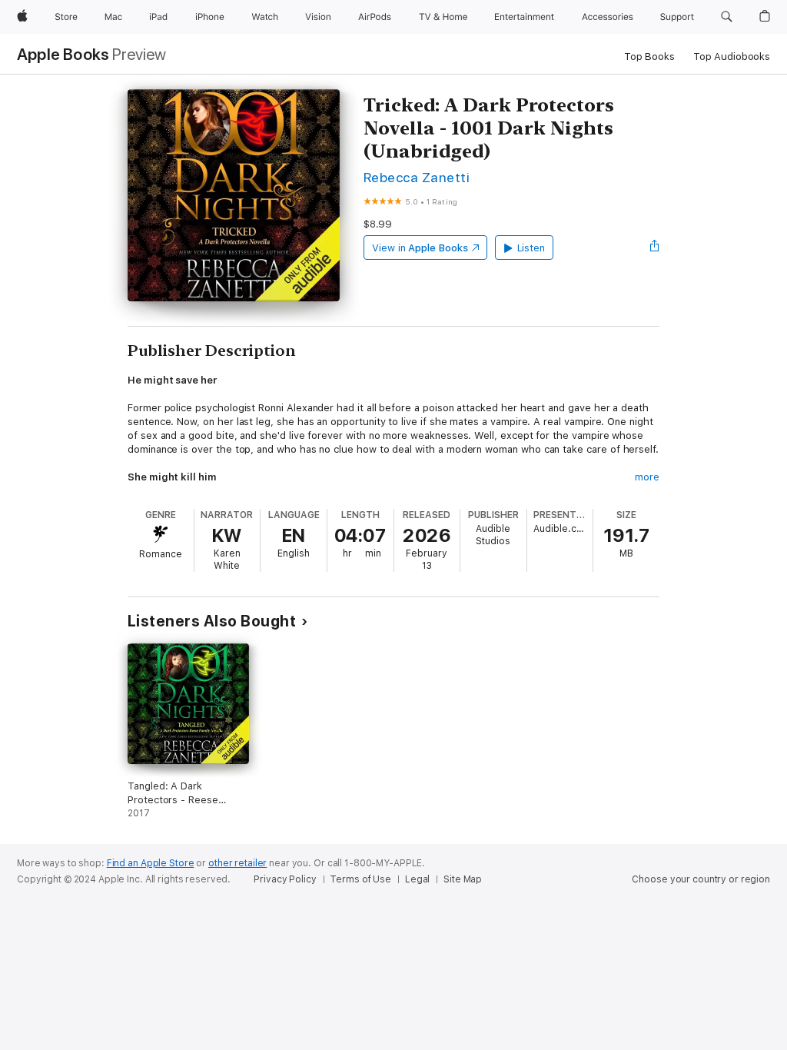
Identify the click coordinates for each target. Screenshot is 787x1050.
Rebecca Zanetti (417, 177)
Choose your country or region (701, 879)
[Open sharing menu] (655, 247)
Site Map (462, 879)
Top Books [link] (649, 56)
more (647, 477)
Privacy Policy (285, 879)
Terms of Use (360, 879)
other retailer (237, 863)
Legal (417, 879)
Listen (531, 248)
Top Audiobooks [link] (731, 56)
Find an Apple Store (150, 863)
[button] (727, 17)
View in (420, 248)
